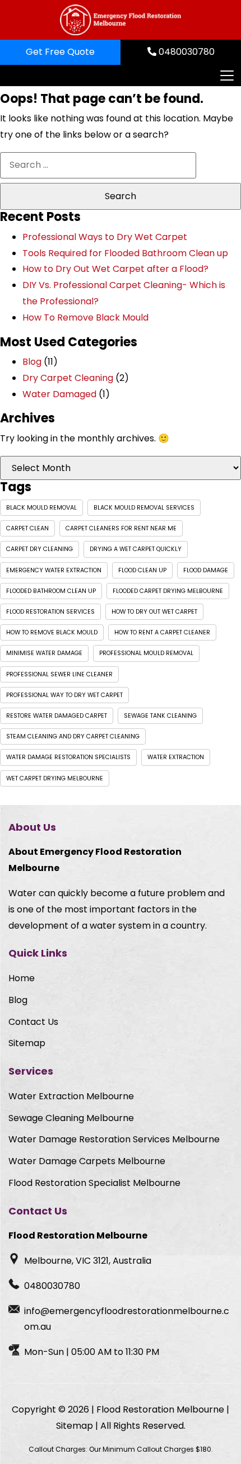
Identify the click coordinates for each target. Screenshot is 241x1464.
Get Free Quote (60, 51)
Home (21, 978)
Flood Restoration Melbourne (160, 1409)
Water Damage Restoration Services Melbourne (114, 1139)
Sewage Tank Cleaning (160, 716)
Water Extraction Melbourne (71, 1096)
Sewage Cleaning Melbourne (71, 1118)
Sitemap (26, 1043)
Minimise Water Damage (44, 653)
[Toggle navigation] (226, 75)
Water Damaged (59, 394)
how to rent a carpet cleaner (162, 632)
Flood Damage (205, 570)
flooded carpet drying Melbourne (168, 591)
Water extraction (175, 757)
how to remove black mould (52, 632)
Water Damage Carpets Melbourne (86, 1161)
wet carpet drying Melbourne (54, 778)
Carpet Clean (27, 528)
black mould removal (41, 507)
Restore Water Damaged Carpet (56, 716)
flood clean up (142, 570)
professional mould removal (146, 653)
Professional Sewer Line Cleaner (59, 674)
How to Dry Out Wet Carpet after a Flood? (115, 268)
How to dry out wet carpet (154, 612)
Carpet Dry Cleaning (39, 549)
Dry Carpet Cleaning (67, 377)
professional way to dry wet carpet (64, 695)
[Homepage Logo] (120, 19)
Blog (31, 361)
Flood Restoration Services (50, 612)
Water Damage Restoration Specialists (68, 757)
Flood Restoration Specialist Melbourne (94, 1182)
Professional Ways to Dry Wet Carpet (104, 236)
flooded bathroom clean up (51, 591)
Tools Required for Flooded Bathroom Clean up (125, 253)
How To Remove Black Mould (85, 317)
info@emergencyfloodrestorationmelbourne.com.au (126, 1319)
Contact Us (33, 1021)
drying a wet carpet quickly (136, 549)
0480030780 (185, 51)
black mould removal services (144, 507)
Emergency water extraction (53, 570)
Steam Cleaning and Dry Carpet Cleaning (73, 736)
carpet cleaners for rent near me (121, 528)
